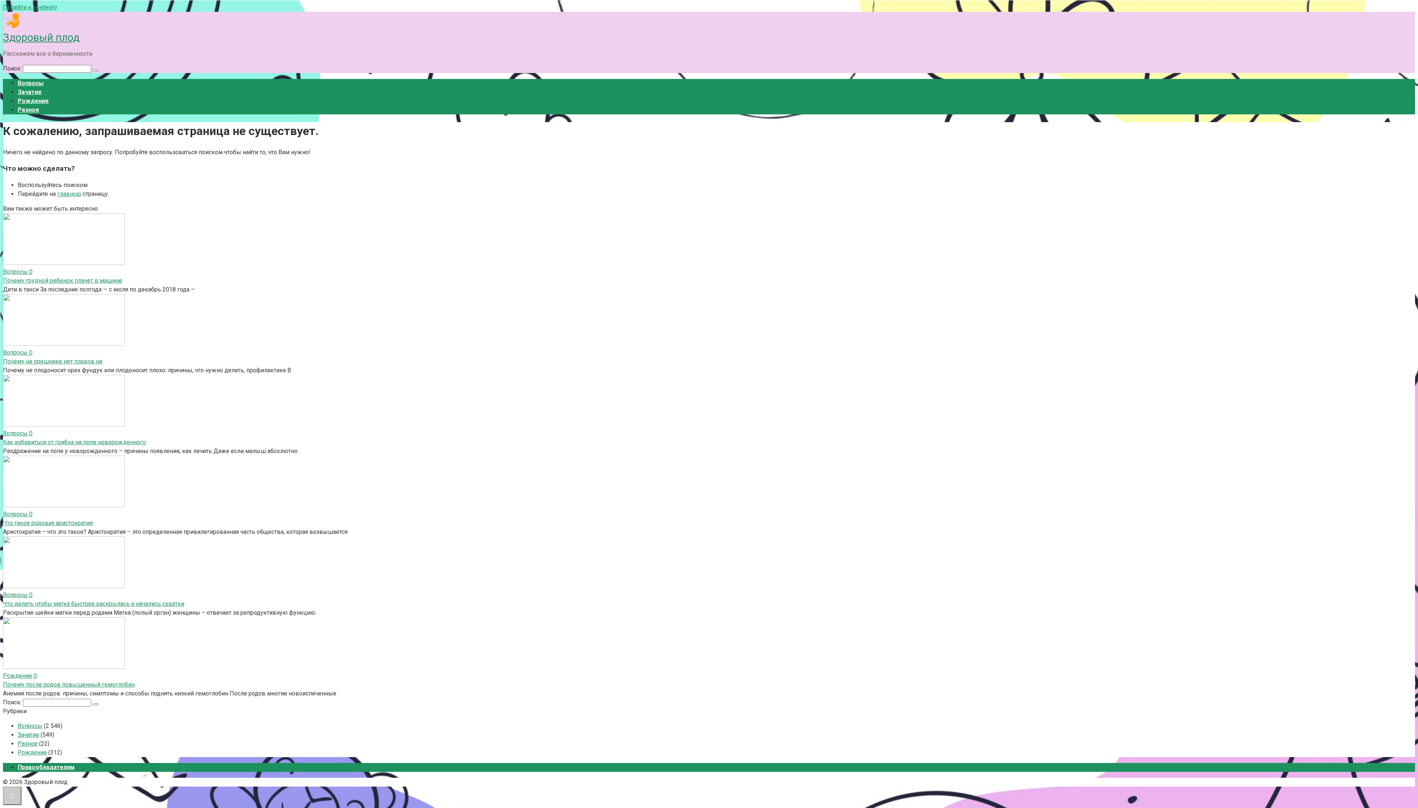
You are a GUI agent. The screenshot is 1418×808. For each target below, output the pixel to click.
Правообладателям (46, 767)
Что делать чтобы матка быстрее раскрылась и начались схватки (93, 603)
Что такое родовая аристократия (48, 522)
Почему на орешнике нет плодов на (52, 361)
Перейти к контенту (30, 7)
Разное (28, 109)
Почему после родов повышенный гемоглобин (69, 684)
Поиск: (13, 68)
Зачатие (30, 92)
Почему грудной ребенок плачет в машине (62, 280)
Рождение (33, 100)
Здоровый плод (41, 37)
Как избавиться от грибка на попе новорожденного (74, 442)
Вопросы (31, 83)
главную (69, 193)
